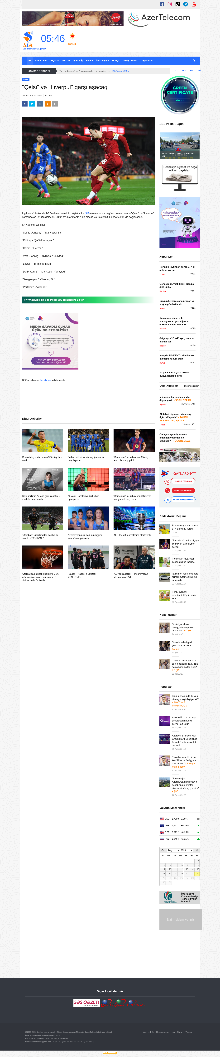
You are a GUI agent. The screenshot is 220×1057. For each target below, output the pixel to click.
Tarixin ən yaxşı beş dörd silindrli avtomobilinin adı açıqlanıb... (185, 576)
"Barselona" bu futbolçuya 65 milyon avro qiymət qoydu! (185, 543)
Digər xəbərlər (191, 386)
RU (184, 70)
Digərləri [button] (146, 60)
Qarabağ (78, 60)
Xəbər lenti (40, 60)
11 (175, 869)
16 (164, 874)
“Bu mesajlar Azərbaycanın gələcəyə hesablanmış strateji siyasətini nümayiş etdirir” (185, 785)
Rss (173, 1032)
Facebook (45, 380)
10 (170, 869)
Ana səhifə (148, 1032)
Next (195, 145)
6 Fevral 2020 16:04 (33, 95)
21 (192, 874)
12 (181, 869)
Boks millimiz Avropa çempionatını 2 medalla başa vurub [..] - (98, 71)
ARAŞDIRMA (130, 60)
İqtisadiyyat (102, 60)
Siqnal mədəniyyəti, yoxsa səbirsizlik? (182, 645)
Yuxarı (188, 1032)
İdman (31, 448)
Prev (164, 145)
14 (192, 869)
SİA (87, 213)
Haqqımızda (162, 1032)
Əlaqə (180, 1032)
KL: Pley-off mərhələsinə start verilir (132, 535)
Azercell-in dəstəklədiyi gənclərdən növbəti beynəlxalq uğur (184, 720)
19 (181, 874)
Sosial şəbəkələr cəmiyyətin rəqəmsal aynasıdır (183, 627)
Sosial (89, 60)
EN (191, 70)
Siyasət (55, 60)
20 (187, 874)
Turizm (66, 60)
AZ (176, 70)
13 (187, 869)
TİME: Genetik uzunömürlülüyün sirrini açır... (184, 595)
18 (175, 874)
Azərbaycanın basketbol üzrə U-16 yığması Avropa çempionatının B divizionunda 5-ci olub (40, 577)
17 (170, 874)
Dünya (115, 60)
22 (198, 874)
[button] (194, 61)
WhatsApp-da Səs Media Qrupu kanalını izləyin (55, 299)
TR (199, 70)
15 (198, 869)
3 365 (49, 95)
